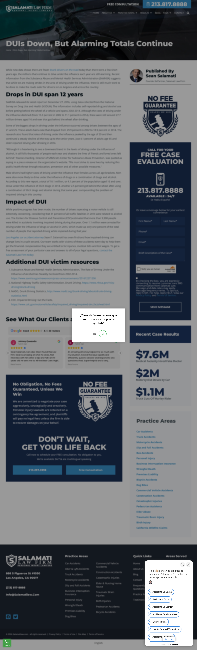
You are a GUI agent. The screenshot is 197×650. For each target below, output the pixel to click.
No (94, 333)
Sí (103, 333)
